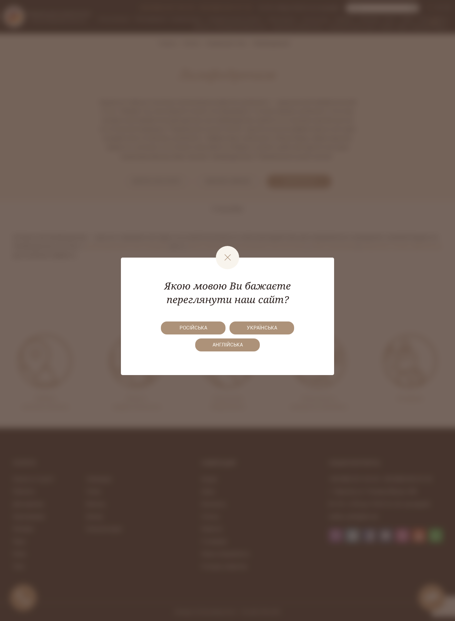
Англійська (228, 345)
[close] (227, 257)
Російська (193, 328)
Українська (262, 328)
